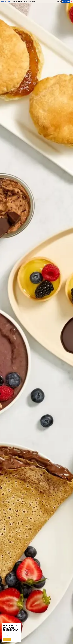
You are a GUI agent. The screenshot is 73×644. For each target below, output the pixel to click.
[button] (71, 1)
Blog (30, 1)
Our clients (26, 1)
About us (33, 1)
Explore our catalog (7, 639)
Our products (15, 1)
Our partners (20, 1)
